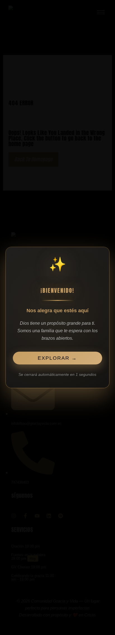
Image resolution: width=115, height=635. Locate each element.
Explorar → (58, 358)
